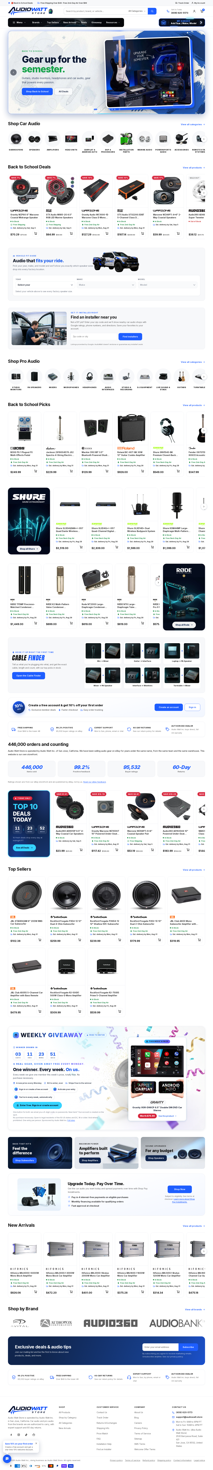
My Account (199, 3)
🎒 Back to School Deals (22, 3)
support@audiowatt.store (189, 1417)
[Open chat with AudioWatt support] (7, 1459)
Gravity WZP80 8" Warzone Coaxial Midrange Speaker (24, 216)
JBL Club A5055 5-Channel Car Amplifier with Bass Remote (26, 994)
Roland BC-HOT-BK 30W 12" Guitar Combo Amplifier (131, 453)
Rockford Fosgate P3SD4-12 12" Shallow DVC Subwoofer (104, 922)
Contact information (182, 1460)
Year (18, 279)
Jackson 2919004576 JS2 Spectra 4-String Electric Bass (60, 453)
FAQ (99, 1439)
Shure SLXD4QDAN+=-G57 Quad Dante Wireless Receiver (69, 530)
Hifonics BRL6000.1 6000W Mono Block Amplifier (24, 1274)
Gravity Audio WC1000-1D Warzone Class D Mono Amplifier (95, 216)
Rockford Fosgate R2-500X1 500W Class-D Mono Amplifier (65, 994)
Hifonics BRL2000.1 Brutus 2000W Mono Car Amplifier (96, 1274)
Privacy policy (116, 1460)
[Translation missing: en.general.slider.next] (204, 139)
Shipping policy (164, 1460)
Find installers (130, 336)
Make (80, 279)
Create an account (169, 707)
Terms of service (132, 1460)
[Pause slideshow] (119, 109)
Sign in (192, 707)
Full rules (71, 1120)
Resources (111, 22)
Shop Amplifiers (90, 1160)
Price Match (102, 1433)
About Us (138, 1412)
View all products (192, 167)
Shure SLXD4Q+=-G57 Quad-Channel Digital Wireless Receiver (103, 530)
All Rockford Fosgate (63, 93)
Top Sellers (53, 22)
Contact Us (102, 1412)
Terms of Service (142, 1433)
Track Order (183, 3)
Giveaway (96, 22)
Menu (19, 22)
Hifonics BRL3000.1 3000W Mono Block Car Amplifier (60, 1274)
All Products (64, 1412)
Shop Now (179, 1189)
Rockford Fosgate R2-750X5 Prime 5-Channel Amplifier (104, 994)
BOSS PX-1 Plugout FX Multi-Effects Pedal (21, 453)
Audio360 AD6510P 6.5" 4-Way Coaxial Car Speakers (70, 832)
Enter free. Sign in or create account (39, 1105)
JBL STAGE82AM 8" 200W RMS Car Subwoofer (26, 922)
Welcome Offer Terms (144, 1449)
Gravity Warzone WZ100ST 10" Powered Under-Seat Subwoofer (105, 832)
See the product (166, 1116)
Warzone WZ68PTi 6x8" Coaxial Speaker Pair (139, 832)
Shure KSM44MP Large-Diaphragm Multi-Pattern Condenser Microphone (175, 530)
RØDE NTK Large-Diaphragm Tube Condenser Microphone (129, 606)
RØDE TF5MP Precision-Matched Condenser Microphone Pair (22, 606)
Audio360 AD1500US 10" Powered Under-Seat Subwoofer (175, 832)
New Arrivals (69, 22)
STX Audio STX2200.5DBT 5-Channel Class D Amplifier (130, 216)
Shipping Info (103, 1428)
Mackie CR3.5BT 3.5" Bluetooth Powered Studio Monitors (95, 453)
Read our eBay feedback (94, 782)
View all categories (191, 124)
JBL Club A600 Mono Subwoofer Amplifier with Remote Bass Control (183, 922)
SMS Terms (139, 1444)
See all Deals (22, 847)
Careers (138, 1423)
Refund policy (149, 1460)
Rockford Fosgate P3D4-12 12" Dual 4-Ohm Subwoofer (66, 922)
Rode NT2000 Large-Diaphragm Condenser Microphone (93, 606)
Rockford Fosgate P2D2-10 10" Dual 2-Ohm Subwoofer (146, 922)
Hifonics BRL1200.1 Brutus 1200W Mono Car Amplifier (167, 1274)
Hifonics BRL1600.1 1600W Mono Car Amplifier (130, 1274)
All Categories (65, 1423)
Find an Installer (104, 1449)
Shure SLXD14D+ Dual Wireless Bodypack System (141, 529)
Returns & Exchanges (107, 1423)
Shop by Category (68, 1417)
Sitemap (138, 1439)
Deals (84, 22)
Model (141, 279)
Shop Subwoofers (24, 1160)
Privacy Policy (141, 1428)
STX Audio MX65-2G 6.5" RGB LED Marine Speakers (59, 216)
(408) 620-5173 (184, 1412)
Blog (136, 1417)
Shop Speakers (156, 1158)
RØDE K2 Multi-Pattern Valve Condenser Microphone (57, 606)
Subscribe (188, 1347)
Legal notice (199, 1460)
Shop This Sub (34, 93)
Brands (36, 22)
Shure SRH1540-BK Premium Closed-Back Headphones (164, 453)
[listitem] (103, 653)
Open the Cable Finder (28, 675)
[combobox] (95, 11)
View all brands (193, 1309)
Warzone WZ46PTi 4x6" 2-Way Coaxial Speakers (167, 216)
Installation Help (104, 1444)
